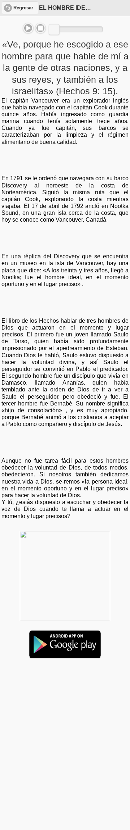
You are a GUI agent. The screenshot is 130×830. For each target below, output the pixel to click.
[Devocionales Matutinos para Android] (65, 655)
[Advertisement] (65, 719)
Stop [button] (40, 28)
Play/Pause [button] (28, 28)
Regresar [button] (23, 7)
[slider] (54, 29)
